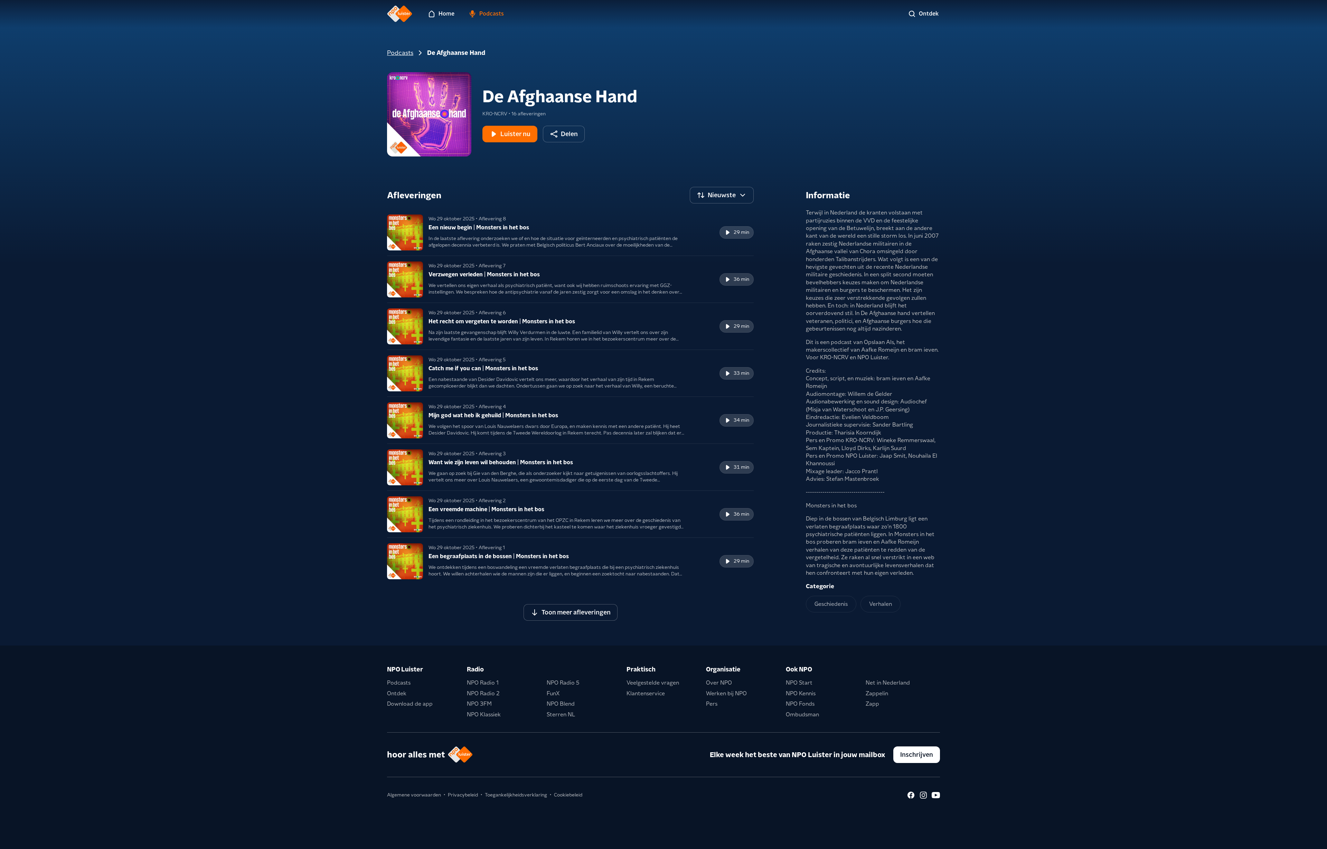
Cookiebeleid (568, 795)
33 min (741, 373)
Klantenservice (646, 693)
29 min (741, 232)
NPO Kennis (801, 693)
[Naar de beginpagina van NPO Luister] (399, 14)
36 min (741, 279)
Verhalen (880, 604)
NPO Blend (561, 703)
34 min (741, 420)
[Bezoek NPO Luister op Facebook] (911, 795)
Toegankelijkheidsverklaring (516, 795)
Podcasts (400, 53)
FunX (553, 693)
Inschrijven (916, 755)
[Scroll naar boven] (1310, 839)
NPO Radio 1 (483, 682)
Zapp (872, 703)
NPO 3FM (479, 703)
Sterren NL (561, 714)
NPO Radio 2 (483, 693)
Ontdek (396, 693)
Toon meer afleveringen (576, 612)
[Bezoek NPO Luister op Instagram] (923, 795)
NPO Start (799, 682)
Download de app (410, 703)
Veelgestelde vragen (653, 682)
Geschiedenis (831, 604)
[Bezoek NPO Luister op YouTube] (936, 795)
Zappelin (877, 693)
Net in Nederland (888, 682)
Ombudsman (802, 714)
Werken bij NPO (726, 693)
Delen (569, 134)
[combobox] (722, 195)
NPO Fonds (800, 703)
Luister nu (515, 134)
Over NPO (719, 682)
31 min (741, 467)
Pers (711, 703)
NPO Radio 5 (563, 682)
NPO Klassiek (484, 714)
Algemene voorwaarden (414, 795)
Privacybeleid (463, 795)
